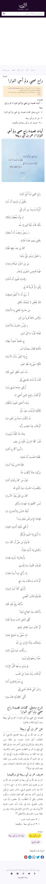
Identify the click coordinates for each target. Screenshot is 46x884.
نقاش (9, 88)
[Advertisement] (23, 42)
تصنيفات (40, 831)
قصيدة (5, 76)
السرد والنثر (20, 70)
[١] (27, 767)
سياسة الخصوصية (23, 877)
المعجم (13, 70)
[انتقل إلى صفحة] (4, 14)
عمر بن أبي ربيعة (24, 135)
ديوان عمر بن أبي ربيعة (16, 835)
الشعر (27, 70)
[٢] (16, 813)
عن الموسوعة (6, 70)
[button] (35, 874)
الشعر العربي (36, 842)
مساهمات (38, 90)
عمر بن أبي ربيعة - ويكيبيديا (25, 824)
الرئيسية (33, 70)
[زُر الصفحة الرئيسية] (23, 6)
